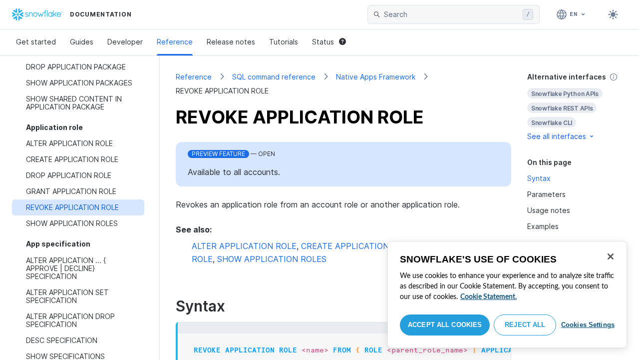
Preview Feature (218, 154)
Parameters (546, 194)
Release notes (231, 42)
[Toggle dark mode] (613, 14)
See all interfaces (556, 136)
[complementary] (575, 107)
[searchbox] (451, 15)
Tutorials (283, 42)
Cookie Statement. (488, 297)
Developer (125, 42)
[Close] (611, 257)
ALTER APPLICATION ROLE (244, 246)
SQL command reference (274, 76)
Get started (36, 42)
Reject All (525, 324)
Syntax (539, 178)
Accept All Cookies (445, 324)
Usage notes (548, 210)
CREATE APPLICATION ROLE (356, 246)
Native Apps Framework (375, 76)
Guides (81, 42)
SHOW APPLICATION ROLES (271, 259)
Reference (175, 42)
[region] (507, 294)
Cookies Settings (588, 324)
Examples (543, 226)
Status (323, 42)
